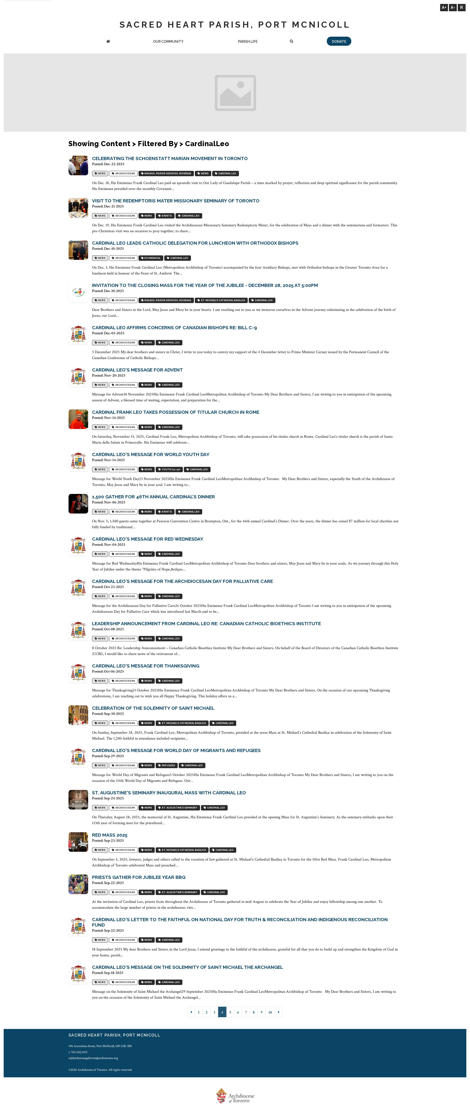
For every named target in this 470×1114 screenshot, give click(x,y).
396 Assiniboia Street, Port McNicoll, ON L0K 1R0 (100, 1046)
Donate (339, 42)
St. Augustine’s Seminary (179, 807)
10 (270, 1012)
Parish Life (248, 42)
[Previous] (191, 1012)
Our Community (168, 42)
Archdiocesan (124, 173)
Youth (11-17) (170, 469)
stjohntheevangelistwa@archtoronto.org (93, 1058)
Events (166, 215)
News (101, 173)
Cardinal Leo (226, 173)
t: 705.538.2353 (78, 1052)
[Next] (279, 1012)
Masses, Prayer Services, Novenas (167, 173)
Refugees (168, 765)
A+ (444, 7)
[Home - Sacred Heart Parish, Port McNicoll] (108, 42)
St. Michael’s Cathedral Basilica (222, 300)
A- (453, 7)
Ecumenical (152, 258)
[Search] (292, 42)
